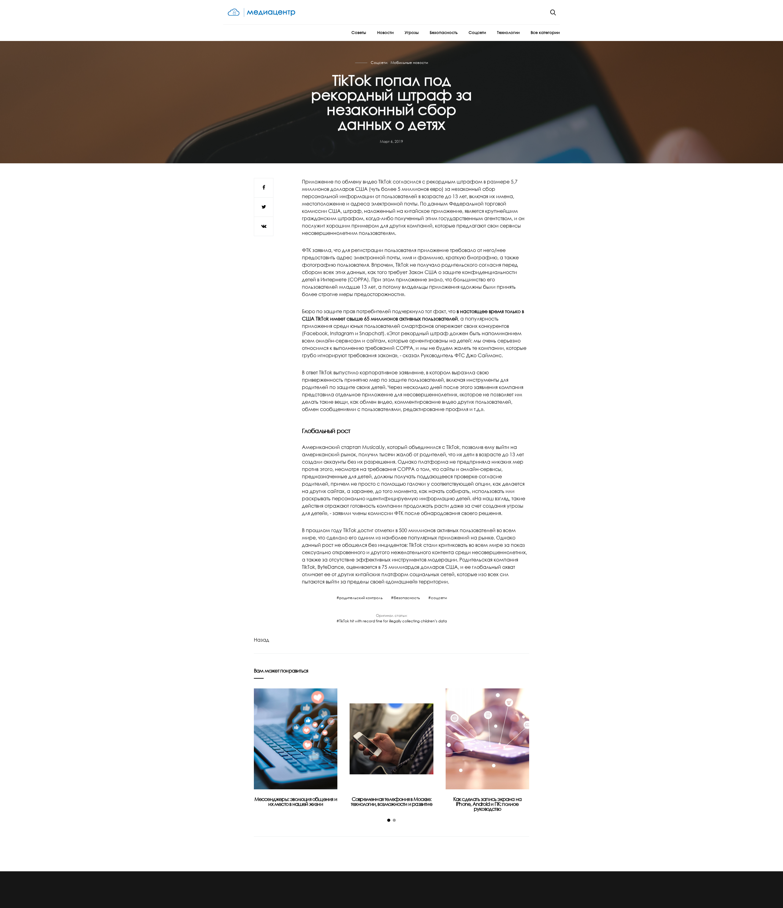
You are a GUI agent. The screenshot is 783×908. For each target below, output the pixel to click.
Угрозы (412, 32)
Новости (385, 32)
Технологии (508, 32)
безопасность (407, 597)
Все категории (545, 32)
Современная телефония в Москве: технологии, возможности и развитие (391, 801)
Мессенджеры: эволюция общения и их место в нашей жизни (295, 801)
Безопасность (444, 32)
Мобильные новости (409, 62)
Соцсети (477, 32)
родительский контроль (361, 597)
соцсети (439, 597)
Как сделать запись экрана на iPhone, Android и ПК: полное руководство (487, 804)
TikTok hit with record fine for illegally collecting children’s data (393, 621)
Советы (358, 32)
